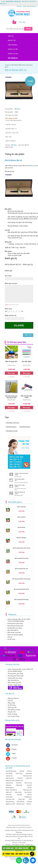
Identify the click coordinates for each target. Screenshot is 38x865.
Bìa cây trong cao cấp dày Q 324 (11, 396)
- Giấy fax (21, 771)
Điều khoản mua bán (14, 632)
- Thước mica (18, 773)
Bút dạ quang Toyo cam (21, 568)
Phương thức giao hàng (15, 623)
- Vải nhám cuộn (9, 799)
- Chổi (30, 799)
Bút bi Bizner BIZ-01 (13, 160)
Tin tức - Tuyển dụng (14, 685)
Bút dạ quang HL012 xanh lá (21, 589)
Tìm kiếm (28, 28)
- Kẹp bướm (28, 773)
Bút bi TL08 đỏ (21, 517)
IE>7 (30, 827)
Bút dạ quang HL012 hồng (21, 599)
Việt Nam (17, 109)
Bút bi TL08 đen (21, 506)
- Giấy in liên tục (9, 778)
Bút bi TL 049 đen (21, 537)
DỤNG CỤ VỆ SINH (14, 49)
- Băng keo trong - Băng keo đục (14, 780)
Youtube (14, 758)
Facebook (14, 745)
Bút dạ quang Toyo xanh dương (21, 548)
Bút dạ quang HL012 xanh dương (21, 578)
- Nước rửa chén (27, 776)
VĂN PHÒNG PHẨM (14, 45)
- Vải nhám (18, 783)
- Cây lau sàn (9, 776)
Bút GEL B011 (26, 361)
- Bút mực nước (20, 804)
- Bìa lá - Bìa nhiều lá (11, 790)
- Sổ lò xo (29, 771)
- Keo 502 (29, 785)
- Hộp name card (27, 790)
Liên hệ (9, 637)
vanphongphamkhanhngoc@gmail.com (18, 856)
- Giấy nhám (19, 785)
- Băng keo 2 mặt (10, 804)
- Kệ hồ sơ (20, 778)
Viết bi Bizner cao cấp (11, 431)
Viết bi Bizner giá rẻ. (11, 427)
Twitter (13, 753)
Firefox (23, 827)
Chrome (27, 827)
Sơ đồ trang (11, 639)
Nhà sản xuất (12, 707)
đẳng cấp (33, 165)
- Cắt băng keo (28, 797)
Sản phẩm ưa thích (14, 709)
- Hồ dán (29, 787)
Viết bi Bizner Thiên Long (12, 422)
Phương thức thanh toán (15, 626)
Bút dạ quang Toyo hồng (21, 558)
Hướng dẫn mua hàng (14, 628)
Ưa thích (12, 377)
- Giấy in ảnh (21, 799)
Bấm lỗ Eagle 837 (11, 361)
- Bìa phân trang (9, 801)
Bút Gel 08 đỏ (21, 527)
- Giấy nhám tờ (20, 801)
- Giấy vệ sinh (18, 792)
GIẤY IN (10, 36)
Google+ (14, 749)
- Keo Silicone (28, 792)
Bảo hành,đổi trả (12, 630)
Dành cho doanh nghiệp (15, 634)
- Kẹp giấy (19, 794)
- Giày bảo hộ (9, 783)
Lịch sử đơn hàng (13, 716)
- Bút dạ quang (9, 787)
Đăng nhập (11, 703)
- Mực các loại (28, 783)
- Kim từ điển (8, 773)
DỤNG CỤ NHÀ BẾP (14, 53)
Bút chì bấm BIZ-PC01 (26, 396)
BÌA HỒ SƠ (12, 40)
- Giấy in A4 (28, 778)
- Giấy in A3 (8, 792)
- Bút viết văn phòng (10, 771)
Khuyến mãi (12, 712)
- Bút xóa (29, 794)
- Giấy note (8, 794)
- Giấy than (8, 785)
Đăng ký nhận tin (13, 698)
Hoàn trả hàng (12, 714)
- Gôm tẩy (29, 801)
